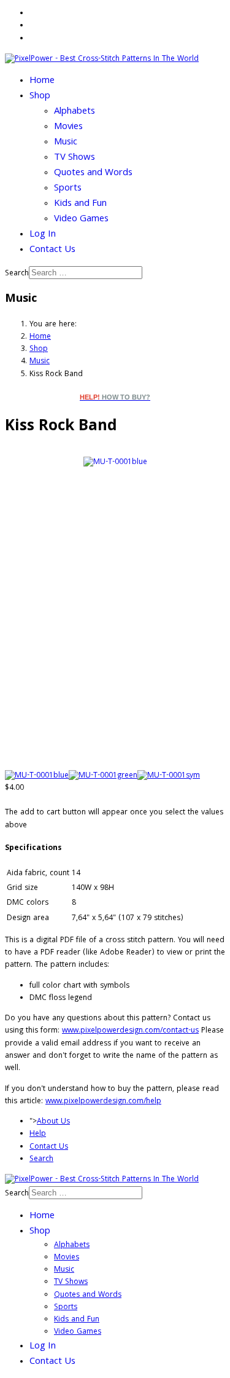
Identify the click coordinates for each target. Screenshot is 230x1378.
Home (42, 81)
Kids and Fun (80, 204)
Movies (68, 127)
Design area (28, 918)
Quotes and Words (93, 173)
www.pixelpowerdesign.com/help (103, 1101)
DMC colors (27, 903)
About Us (53, 1122)
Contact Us (52, 250)
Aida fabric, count (38, 873)
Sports (68, 189)
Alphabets (74, 112)
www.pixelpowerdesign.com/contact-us (130, 1031)
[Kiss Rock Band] (115, 463)
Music (65, 143)
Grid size (22, 888)
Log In (42, 235)
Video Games (81, 219)
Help (37, 1134)
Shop (39, 96)
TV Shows (74, 158)
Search (17, 273)
